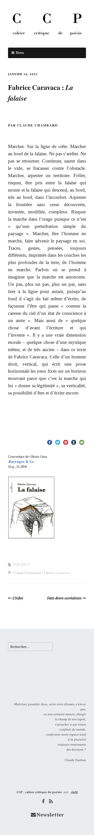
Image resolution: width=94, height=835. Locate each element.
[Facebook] (43, 801)
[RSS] (51, 801)
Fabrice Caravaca (57, 572)
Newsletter (50, 814)
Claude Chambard (27, 572)
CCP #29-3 (21, 564)
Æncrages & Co (21, 461)
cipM (74, 792)
